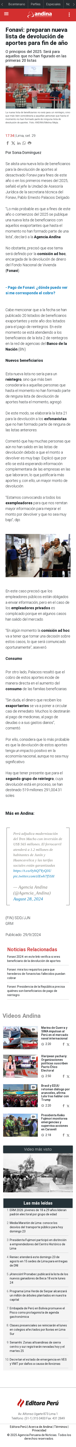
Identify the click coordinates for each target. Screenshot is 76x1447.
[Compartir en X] (68, 1044)
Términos (60, 1426)
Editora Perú (18, 1426)
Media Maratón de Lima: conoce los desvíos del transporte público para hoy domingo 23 (36, 1227)
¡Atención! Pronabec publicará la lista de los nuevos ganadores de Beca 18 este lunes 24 (39, 1278)
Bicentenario (16, 4)
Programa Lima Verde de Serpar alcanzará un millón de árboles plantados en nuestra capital (38, 1295)
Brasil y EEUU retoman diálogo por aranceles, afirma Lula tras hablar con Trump (55, 1092)
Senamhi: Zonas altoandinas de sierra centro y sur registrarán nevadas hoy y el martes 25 (37, 1347)
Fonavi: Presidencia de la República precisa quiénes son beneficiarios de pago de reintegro (36, 991)
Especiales (53, 4)
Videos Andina (22, 1015)
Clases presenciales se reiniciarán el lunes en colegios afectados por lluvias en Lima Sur (38, 1329)
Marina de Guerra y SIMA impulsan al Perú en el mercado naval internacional (54, 1033)
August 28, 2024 (28, 898)
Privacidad (39, 1430)
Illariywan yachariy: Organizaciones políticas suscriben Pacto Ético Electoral (54, 1063)
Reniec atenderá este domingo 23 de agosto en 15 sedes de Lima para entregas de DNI (39, 1261)
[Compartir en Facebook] (64, 1044)
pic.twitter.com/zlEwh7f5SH (33, 876)
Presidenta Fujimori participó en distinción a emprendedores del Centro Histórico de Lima (38, 1244)
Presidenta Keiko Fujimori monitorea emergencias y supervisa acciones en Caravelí (54, 1122)
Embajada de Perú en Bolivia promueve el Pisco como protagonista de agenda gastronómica (37, 1312)
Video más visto (38, 1149)
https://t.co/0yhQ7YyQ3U (32, 871)
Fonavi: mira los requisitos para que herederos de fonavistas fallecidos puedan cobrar (36, 974)
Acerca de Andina (40, 1426)
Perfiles (36, 4)
